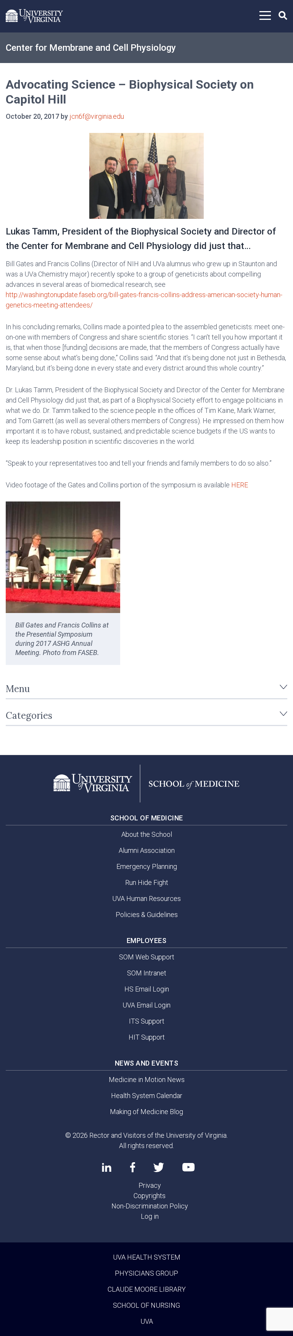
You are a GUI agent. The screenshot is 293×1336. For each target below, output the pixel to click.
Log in (150, 1216)
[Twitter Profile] (158, 1167)
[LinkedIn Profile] (106, 1167)
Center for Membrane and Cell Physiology (91, 47)
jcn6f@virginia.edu (96, 116)
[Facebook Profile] (132, 1167)
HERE (239, 485)
